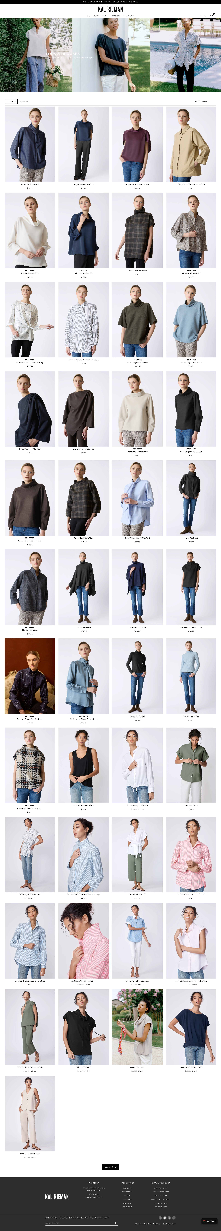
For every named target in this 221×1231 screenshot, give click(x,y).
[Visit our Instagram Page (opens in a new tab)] (165, 1218)
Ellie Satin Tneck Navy (83, 273)
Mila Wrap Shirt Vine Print (30, 895)
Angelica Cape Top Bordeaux (137, 184)
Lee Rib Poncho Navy (137, 627)
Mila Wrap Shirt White (137, 895)
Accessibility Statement (160, 1199)
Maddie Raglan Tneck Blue (191, 363)
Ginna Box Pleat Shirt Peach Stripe (191, 895)
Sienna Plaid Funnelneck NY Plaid (29, 808)
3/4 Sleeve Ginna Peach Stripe (83, 981)
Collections (127, 1192)
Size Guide (127, 1203)
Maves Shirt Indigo (29, 630)
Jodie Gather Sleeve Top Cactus (29, 1067)
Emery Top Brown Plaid (83, 538)
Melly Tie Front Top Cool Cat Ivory (29, 363)
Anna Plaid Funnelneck (137, 271)
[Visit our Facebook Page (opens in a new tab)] (160, 1218)
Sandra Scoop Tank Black (84, 805)
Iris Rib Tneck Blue (191, 716)
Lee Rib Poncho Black (84, 627)
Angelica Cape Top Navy (83, 184)
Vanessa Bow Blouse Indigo (30, 184)
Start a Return (161, 1195)
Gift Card (127, 1199)
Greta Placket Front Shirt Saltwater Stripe (83, 895)
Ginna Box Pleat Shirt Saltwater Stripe (30, 981)
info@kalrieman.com (93, 1197)
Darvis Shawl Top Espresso (83, 449)
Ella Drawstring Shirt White (137, 805)
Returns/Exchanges (161, 1192)
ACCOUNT (203, 15)
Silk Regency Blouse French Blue (83, 719)
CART (211, 15)
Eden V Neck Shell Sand (29, 1154)
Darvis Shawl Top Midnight (29, 449)
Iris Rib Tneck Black (137, 716)
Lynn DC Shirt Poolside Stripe (137, 981)
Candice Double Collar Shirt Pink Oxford (191, 981)
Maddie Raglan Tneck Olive (137, 363)
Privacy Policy (161, 1207)
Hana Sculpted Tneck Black (191, 452)
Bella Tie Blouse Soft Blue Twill (137, 538)
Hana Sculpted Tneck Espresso (29, 541)
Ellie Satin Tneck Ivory (30, 273)
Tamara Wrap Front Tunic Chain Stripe (83, 360)
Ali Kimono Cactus (191, 805)
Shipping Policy (160, 1188)
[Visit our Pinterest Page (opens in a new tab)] (169, 1218)
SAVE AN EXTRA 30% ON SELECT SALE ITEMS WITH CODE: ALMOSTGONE (110, 2)
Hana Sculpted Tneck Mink (137, 452)
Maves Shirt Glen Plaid (191, 273)
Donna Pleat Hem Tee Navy (191, 1067)
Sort (197, 101)
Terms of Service (160, 1203)
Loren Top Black (191, 538)
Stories (127, 1195)
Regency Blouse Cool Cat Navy (29, 719)
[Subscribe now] (116, 1223)
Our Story (127, 1188)
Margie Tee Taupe (137, 1067)
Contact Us (127, 1207)
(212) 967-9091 (94, 1194)
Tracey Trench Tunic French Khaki (191, 184)
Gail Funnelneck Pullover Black (191, 627)
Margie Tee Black (83, 1067)
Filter (12, 101)
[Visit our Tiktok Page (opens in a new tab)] (174, 1218)
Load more (110, 1167)
